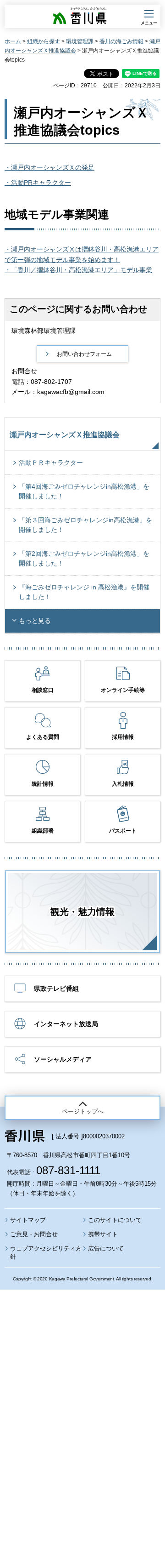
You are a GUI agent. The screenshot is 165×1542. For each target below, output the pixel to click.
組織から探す (43, 41)
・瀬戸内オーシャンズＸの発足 (49, 167)
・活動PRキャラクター (38, 182)
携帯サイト (103, 1234)
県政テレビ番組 (56, 988)
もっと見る (35, 620)
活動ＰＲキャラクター (51, 462)
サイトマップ (28, 1219)
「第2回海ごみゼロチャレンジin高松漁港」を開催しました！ (84, 558)
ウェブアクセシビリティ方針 (46, 1252)
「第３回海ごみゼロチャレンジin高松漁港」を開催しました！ (85, 524)
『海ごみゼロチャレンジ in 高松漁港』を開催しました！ (84, 591)
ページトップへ (83, 1111)
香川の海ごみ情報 (121, 41)
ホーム (13, 41)
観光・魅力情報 (82, 912)
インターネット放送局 (66, 1024)
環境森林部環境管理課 (43, 330)
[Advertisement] (82, 1390)
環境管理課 (80, 41)
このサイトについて (115, 1219)
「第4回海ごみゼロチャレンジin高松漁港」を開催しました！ (84, 491)
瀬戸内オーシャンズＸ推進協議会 (65, 435)
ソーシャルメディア (63, 1059)
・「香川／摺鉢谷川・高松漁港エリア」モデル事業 (78, 270)
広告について (106, 1248)
